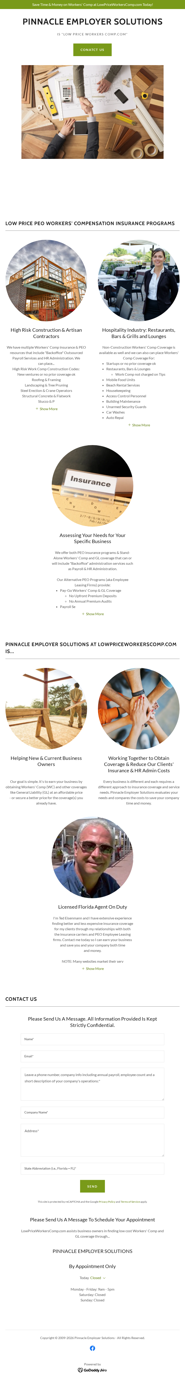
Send (92, 1186)
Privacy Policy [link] (107, 1201)
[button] (46, 408)
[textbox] (92, 1039)
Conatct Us (92, 50)
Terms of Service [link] (130, 1201)
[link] (92, 23)
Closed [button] (95, 1277)
